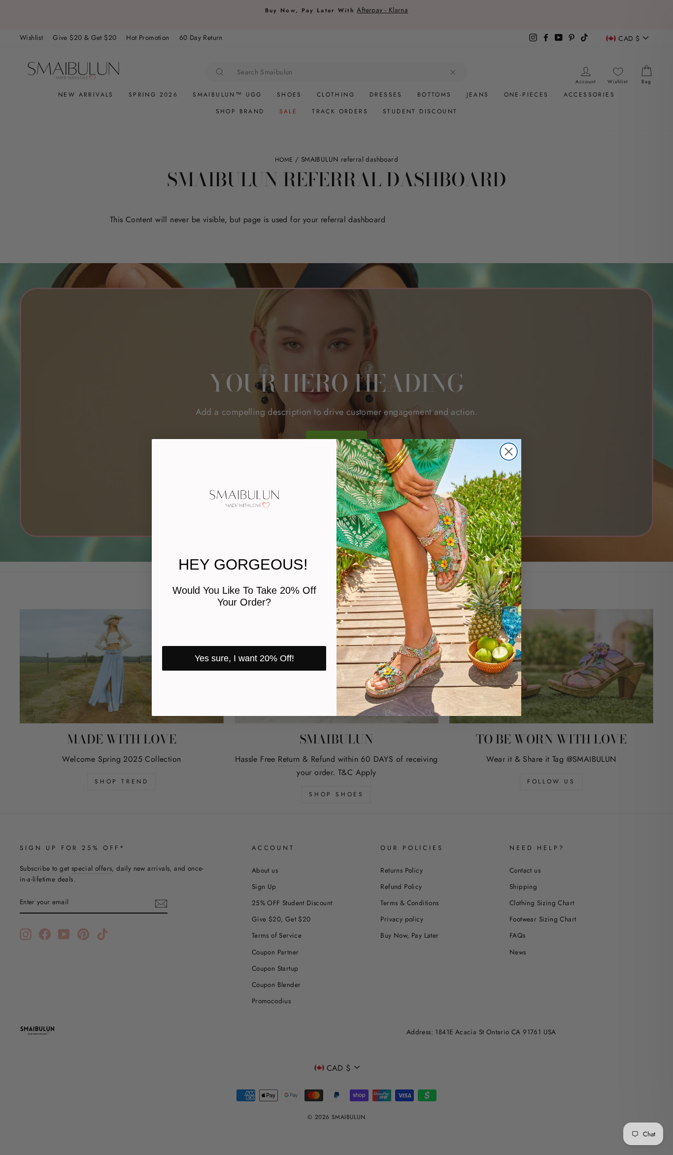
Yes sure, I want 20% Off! (244, 658)
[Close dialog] (508, 451)
